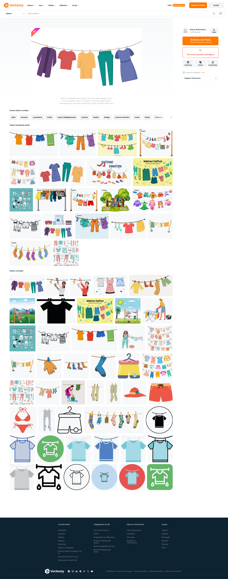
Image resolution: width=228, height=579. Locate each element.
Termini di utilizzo (141, 571)
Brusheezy (62, 530)
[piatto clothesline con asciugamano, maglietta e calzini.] (128, 226)
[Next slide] (169, 117)
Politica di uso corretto (173, 571)
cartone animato (122, 117)
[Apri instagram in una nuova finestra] (73, 571)
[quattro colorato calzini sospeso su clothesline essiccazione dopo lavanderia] (76, 365)
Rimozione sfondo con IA (68, 556)
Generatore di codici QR (67, 560)
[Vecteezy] (13, 5)
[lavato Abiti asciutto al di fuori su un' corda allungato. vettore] (160, 226)
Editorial (63, 5)
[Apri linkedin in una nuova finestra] (77, 571)
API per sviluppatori (66, 547)
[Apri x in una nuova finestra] (88, 571)
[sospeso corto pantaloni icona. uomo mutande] (129, 365)
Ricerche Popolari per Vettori (102, 542)
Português (166, 537)
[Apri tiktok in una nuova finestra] (84, 571)
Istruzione (62, 544)
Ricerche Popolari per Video (102, 551)
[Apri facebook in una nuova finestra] (69, 571)
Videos (51, 5)
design (107, 117)
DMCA (96, 534)
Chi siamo (131, 537)
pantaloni (159, 117)
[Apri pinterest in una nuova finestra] (80, 571)
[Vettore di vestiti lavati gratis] (153, 172)
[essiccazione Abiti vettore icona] (159, 420)
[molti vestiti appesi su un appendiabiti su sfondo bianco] (51, 199)
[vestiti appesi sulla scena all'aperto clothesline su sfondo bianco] (115, 199)
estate (147, 117)
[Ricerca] (214, 13)
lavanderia (37, 117)
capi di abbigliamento (66, 117)
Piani (170, 5)
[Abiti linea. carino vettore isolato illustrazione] (151, 285)
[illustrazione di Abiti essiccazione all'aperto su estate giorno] (128, 311)
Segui (214, 32)
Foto (41, 5)
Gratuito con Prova (200, 40)
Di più (74, 5)
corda (137, 117)
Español (165, 534)
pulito (49, 117)
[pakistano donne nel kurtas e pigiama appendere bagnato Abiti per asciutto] (73, 392)
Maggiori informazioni (193, 78)
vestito (96, 117)
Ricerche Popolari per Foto (104, 546)
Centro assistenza (134, 530)
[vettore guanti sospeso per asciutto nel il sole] (49, 365)
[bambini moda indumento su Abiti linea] (152, 199)
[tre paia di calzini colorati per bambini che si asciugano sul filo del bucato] (30, 253)
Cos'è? (203, 72)
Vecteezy (61, 534)
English (165, 530)
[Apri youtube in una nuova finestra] (92, 571)
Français (165, 544)
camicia (84, 117)
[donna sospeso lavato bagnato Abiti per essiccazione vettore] (157, 311)
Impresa (61, 541)
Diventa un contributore (132, 542)
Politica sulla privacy (156, 571)
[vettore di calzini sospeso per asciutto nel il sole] (103, 365)
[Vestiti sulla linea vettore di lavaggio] (117, 142)
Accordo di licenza (101, 530)
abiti (13, 117)
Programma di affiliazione (104, 537)
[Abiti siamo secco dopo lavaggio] (110, 285)
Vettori (30, 5)
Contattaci (131, 534)
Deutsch (165, 541)
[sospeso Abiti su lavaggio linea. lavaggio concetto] (48, 392)
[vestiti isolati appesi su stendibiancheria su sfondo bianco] (156, 142)
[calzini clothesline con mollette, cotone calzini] (114, 420)
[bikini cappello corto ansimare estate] (135, 392)
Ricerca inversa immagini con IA (70, 552)
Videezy (61, 537)
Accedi (216, 5)
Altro (164, 548)
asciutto (24, 117)
